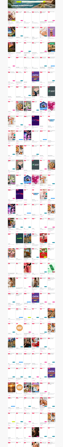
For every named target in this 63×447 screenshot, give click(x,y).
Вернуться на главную (10, 9)
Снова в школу (15, 3)
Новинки (13, 3)
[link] (61, 445)
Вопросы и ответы (23, 3)
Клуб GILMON (19, 3)
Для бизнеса (27, 3)
